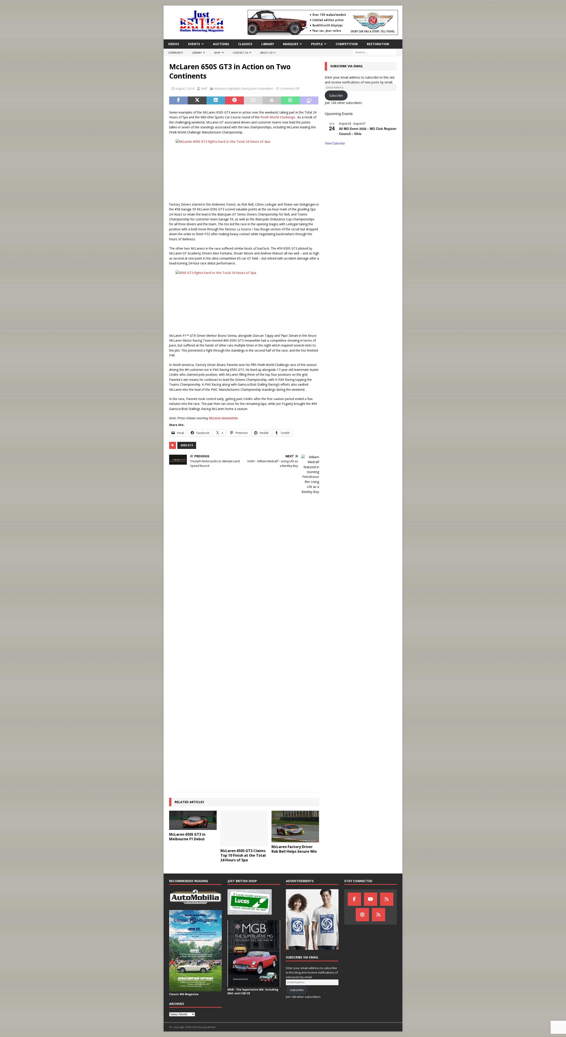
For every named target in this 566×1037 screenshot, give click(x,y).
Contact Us (240, 52)
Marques (290, 44)
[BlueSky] (386, 899)
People (317, 44)
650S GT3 (187, 445)
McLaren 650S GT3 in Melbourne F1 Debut (187, 836)
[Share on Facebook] (178, 100)
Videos (173, 44)
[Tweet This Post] (197, 100)
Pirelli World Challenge (277, 117)
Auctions (221, 44)
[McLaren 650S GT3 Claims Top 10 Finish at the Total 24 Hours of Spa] (244, 828)
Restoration (378, 44)
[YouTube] (370, 899)
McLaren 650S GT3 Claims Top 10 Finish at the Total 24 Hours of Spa (243, 855)
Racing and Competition (257, 88)
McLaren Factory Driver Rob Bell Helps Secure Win (294, 849)
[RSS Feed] (378, 914)
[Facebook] (354, 899)
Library (267, 44)
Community (175, 52)
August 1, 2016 (184, 88)
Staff (204, 88)
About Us (266, 52)
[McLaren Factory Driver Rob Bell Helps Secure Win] (295, 826)
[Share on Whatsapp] (290, 100)
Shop (217, 52)
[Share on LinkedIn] (216, 100)
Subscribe (336, 95)
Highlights (233, 88)
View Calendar (335, 143)
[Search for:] (375, 52)
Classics (245, 44)
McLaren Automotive (223, 418)
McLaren (220, 88)
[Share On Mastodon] (309, 100)
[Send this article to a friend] (253, 100)
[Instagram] (362, 914)
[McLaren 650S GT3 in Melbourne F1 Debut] (193, 820)
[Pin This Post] (234, 100)
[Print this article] (271, 100)
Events (194, 44)
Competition (347, 44)
